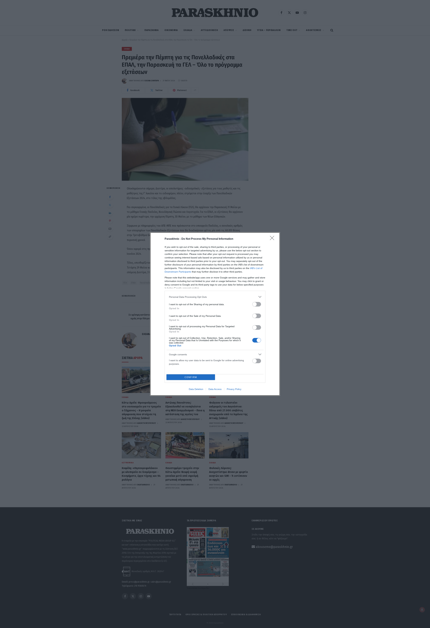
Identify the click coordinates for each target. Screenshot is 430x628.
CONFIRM (191, 377)
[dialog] (215, 314)
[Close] (273, 239)
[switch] (256, 304)
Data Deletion (196, 389)
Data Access (215, 389)
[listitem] (215, 297)
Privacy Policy (234, 389)
